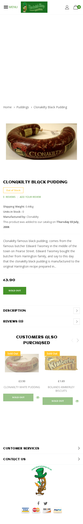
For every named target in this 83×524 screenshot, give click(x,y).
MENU (13, 7)
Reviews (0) (13, 321)
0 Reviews (9, 196)
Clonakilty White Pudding (22, 387)
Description (14, 310)
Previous (72, 340)
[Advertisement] (41, 57)
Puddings (22, 107)
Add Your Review (30, 196)
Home (7, 107)
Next (78, 340)
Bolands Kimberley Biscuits (61, 389)
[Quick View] (37, 397)
